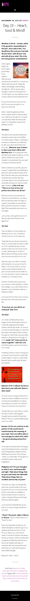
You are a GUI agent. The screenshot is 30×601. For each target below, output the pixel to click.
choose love (20, 573)
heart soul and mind (8, 576)
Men (15, 570)
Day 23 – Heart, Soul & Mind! (15, 28)
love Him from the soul (19, 578)
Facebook (15, 595)
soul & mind (15, 581)
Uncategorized (22, 570)
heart (26, 573)
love (17, 576)
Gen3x (15, 4)
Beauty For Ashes (19, 568)
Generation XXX (8, 570)
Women (4, 573)
